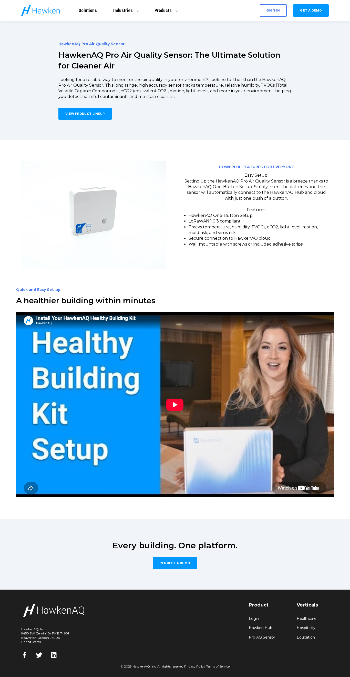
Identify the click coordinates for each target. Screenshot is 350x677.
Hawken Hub (260, 628)
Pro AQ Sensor (262, 637)
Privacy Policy (194, 666)
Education (306, 637)
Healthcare (306, 619)
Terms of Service (218, 666)
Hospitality (306, 628)
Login (254, 619)
